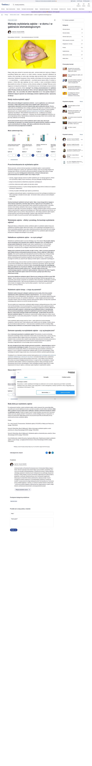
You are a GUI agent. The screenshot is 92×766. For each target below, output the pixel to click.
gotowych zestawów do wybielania (35, 111)
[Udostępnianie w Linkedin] (53, 453)
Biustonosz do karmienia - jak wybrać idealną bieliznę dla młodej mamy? (74, 112)
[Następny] (55, 160)
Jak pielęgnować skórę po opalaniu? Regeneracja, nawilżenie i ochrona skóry (74, 94)
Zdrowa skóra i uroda (14, 14)
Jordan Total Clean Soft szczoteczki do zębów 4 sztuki (27, 145)
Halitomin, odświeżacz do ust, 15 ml (41, 145)
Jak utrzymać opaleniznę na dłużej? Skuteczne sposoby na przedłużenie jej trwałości (74, 88)
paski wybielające (43, 355)
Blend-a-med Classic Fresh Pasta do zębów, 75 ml (13, 384)
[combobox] (43, 4)
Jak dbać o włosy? (72, 127)
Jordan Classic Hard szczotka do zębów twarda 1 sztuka (14, 145)
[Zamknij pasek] (89, 11)
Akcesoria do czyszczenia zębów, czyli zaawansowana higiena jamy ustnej (74, 70)
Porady (6, 14)
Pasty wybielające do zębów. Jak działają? (75, 75)
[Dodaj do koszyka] (18, 155)
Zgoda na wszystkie (65, 392)
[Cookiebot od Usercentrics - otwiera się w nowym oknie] (69, 373)
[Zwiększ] (15, 155)
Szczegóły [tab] (46, 377)
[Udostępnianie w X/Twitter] (50, 453)
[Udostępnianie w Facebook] (47, 453)
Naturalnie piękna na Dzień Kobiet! (74, 106)
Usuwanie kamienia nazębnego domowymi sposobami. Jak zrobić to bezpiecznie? (75, 81)
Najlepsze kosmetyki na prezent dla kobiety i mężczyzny (75, 123)
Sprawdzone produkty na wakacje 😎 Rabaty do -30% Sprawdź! (45, 11)
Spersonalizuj (45, 392)
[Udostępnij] (55, 20)
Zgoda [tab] (25, 377)
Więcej (81, 101)
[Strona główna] (2, 14)
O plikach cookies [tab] (66, 377)
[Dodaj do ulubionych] (19, 134)
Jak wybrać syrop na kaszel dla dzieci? (75, 118)
